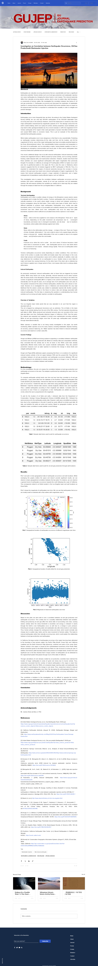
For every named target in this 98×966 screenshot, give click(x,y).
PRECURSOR (71, 32)
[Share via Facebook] (21, 861)
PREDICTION (63, 32)
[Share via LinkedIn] (29, 861)
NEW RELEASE (40, 855)
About (72, 939)
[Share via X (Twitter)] (25, 861)
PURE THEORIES (27, 32)
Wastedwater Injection (27, 852)
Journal (72, 942)
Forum (72, 946)
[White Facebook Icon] (15, 947)
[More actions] (76, 42)
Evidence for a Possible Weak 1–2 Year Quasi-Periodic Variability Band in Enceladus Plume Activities (23, 893)
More (78, 32)
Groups (72, 949)
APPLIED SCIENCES (38, 32)
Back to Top (2, 960)
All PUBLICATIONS (17, 32)
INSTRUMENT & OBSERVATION (51, 32)
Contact (72, 956)
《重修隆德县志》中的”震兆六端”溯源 (73, 893)
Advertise (72, 959)
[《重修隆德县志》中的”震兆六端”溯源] (74, 883)
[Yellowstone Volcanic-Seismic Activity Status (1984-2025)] (49, 883)
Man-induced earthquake (40, 852)
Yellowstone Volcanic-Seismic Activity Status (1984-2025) (47, 893)
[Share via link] (32, 861)
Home (71, 935)
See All (83, 874)
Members (72, 952)
